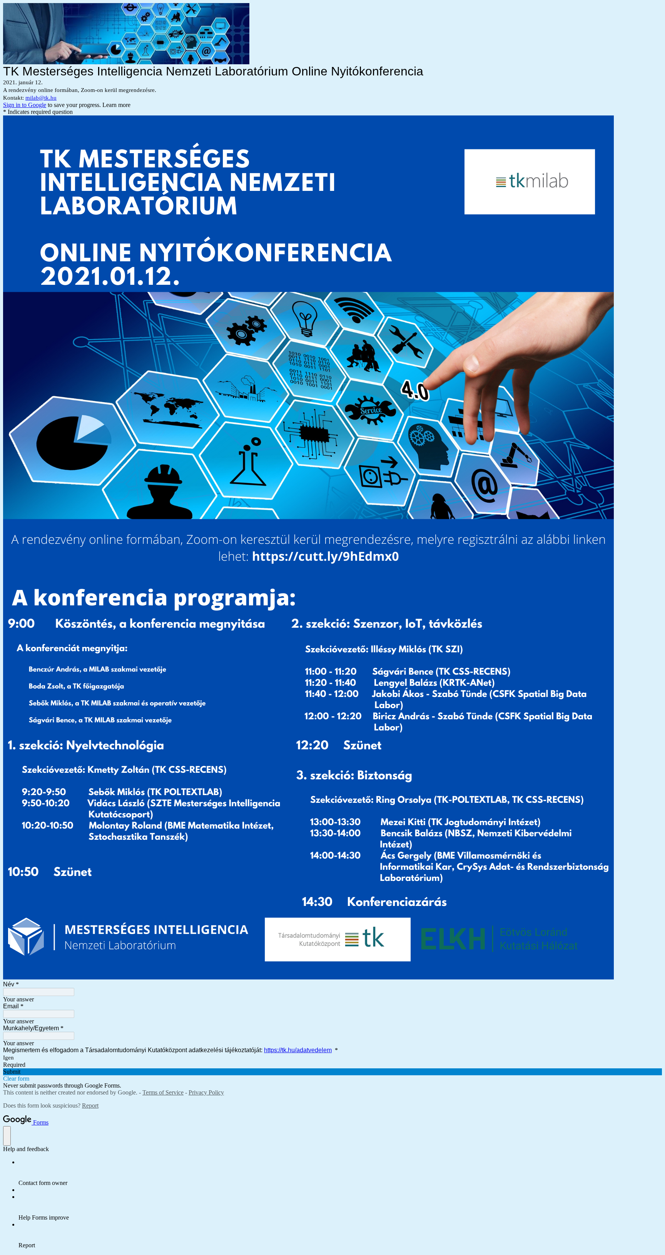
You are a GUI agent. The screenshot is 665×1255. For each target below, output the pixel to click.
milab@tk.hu (41, 98)
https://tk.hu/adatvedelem (298, 1050)
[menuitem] (340, 1172)
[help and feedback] (7, 1136)
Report (90, 1105)
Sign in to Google (24, 105)
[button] (332, 1071)
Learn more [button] (116, 105)
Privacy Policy (206, 1092)
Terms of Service (163, 1092)
